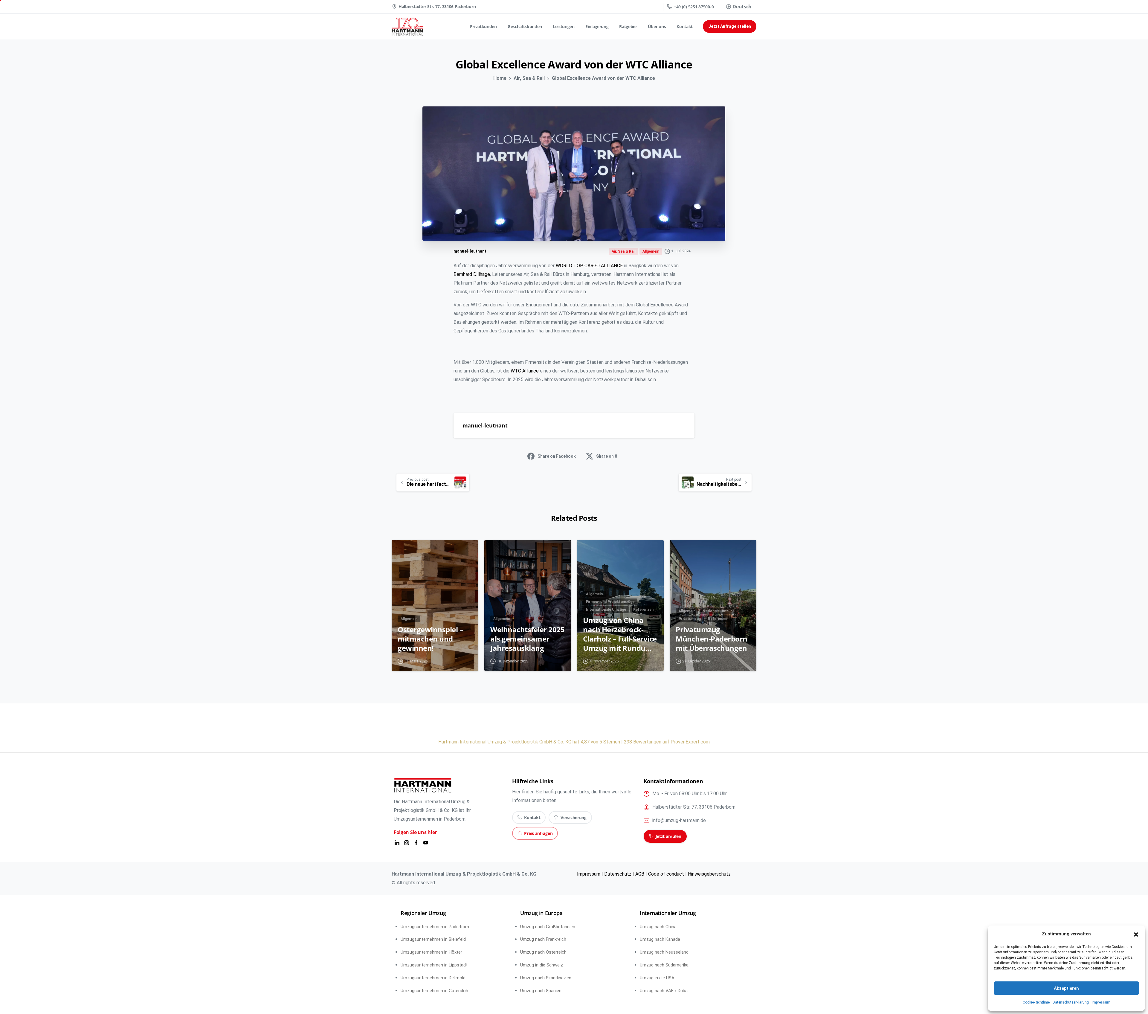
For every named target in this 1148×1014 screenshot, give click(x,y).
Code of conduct (666, 874)
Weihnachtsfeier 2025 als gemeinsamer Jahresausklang (527, 639)
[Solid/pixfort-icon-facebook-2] (416, 842)
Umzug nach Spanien (540, 990)
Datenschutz (617, 874)
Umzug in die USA (657, 978)
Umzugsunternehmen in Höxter (431, 952)
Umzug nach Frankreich (543, 939)
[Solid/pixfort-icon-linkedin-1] (397, 842)
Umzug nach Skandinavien (545, 978)
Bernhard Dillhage (472, 274)
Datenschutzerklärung (1071, 1002)
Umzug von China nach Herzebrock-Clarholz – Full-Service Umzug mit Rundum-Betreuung (620, 634)
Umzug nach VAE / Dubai (664, 990)
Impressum (1101, 1002)
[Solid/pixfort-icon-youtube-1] (425, 842)
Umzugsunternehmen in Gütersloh (434, 990)
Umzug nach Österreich (543, 952)
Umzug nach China (658, 926)
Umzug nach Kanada (660, 939)
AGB (639, 874)
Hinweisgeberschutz (709, 874)
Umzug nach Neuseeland (664, 952)
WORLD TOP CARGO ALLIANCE (590, 265)
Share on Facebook (557, 456)
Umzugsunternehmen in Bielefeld (433, 939)
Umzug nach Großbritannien (547, 926)
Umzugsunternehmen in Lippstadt (434, 965)
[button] (1136, 934)
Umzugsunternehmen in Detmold (433, 978)
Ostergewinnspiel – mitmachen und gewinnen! (430, 639)
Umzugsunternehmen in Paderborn (435, 926)
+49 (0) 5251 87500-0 (694, 7)
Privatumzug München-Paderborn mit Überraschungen (711, 639)
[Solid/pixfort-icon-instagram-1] (406, 842)
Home (499, 78)
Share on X (606, 456)
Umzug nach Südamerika (664, 965)
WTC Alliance (525, 371)
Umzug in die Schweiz (541, 965)
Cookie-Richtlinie (1036, 1002)
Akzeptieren (1066, 988)
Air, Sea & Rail (529, 78)
